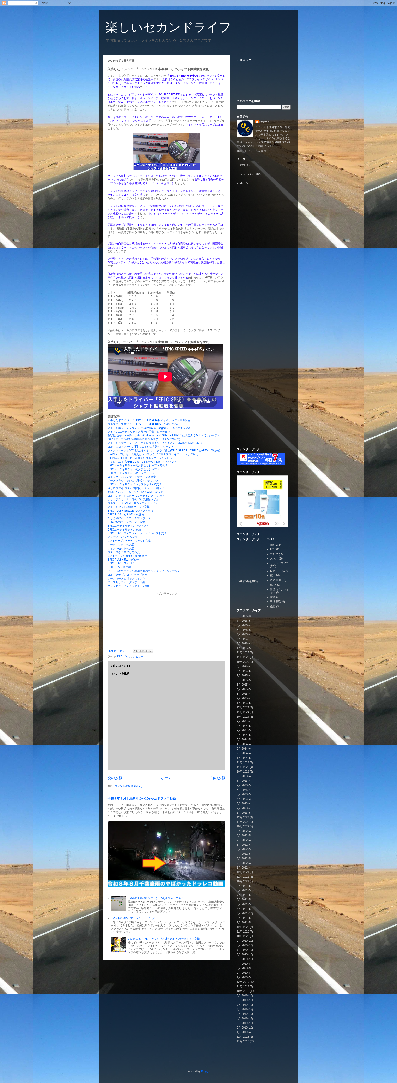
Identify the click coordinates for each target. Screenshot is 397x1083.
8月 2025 (242, 671)
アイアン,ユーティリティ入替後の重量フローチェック (140, 431)
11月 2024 (243, 712)
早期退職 (275, 601)
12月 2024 (243, 707)
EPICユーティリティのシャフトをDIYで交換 (134, 484)
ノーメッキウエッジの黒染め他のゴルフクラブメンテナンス (144, 571)
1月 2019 (242, 1032)
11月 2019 (243, 986)
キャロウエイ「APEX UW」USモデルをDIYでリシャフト (142, 461)
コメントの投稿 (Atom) (128, 786)
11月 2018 (243, 1041)
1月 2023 (242, 812)
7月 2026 (242, 620)
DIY (119, 656)
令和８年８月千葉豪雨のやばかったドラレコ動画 (142, 798)
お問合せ (245, 164)
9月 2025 (242, 666)
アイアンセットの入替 (121, 548)
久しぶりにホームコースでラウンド (129, 518)
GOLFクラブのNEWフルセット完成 (129, 540)
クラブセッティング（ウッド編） (128, 582)
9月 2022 (242, 831)
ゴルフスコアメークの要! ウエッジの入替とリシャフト (141, 446)
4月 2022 (242, 853)
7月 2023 (242, 785)
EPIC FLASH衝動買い (121, 567)
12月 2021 (243, 872)
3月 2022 (242, 858)
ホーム (166, 778)
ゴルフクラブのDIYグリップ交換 (127, 574)
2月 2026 (242, 643)
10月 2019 (243, 991)
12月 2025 (243, 652)
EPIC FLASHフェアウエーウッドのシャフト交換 (137, 533)
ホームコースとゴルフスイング (126, 578)
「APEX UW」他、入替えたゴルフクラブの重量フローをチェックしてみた (153, 454)
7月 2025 (242, 675)
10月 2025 (243, 661)
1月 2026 (242, 648)
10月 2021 (243, 881)
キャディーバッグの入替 (122, 537)
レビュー (138, 656)
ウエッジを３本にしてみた (124, 552)
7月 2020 (242, 949)
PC (272, 549)
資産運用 (275, 580)
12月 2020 (243, 927)
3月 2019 (242, 1023)
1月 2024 (242, 757)
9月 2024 (242, 721)
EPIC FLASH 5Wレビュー (123, 559)
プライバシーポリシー (253, 174)
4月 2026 (242, 634)
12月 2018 (243, 1036)
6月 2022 (242, 844)
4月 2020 (242, 963)
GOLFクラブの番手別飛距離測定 (127, 555)
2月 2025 (242, 698)
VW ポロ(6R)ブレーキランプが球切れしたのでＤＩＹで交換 (164, 938)
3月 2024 (242, 748)
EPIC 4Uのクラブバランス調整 (126, 521)
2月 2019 (242, 1027)
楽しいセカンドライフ (168, 27)
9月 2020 (242, 940)
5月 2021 (242, 904)
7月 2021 (242, 894)
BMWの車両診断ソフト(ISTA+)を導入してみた (156, 898)
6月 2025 (242, 680)
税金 (272, 597)
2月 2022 (242, 863)
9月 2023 (242, 776)
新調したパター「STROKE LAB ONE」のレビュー (138, 491)
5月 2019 (242, 1014)
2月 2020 (242, 972)
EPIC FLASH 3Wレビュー (123, 563)
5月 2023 (242, 794)
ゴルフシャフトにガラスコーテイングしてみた (136, 495)
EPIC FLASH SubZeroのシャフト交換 (130, 510)
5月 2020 (242, 959)
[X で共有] (143, 651)
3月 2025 (242, 693)
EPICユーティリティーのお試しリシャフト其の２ (138, 465)
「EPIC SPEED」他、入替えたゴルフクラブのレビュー (141, 458)
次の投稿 (115, 778)
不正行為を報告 (247, 581)
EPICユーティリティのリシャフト (128, 525)
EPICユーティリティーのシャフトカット (132, 473)
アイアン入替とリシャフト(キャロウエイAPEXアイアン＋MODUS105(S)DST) (155, 442)
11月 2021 (243, 876)
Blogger (205, 1071)
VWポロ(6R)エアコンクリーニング (133, 918)
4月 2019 (242, 1018)
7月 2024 (242, 730)
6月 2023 (242, 789)
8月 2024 (242, 725)
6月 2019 (242, 1009)
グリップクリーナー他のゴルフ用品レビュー (134, 499)
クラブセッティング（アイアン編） (129, 585)
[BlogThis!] (139, 651)
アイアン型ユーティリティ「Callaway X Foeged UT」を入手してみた (149, 428)
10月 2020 (243, 936)
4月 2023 (242, 798)
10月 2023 (243, 771)
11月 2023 (243, 767)
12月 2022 (243, 817)
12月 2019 (243, 981)
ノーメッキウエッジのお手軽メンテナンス (133, 480)
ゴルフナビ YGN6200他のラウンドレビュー (134, 503)
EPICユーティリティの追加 (124, 529)
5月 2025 (242, 684)
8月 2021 (242, 890)
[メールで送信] (135, 651)
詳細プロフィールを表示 (251, 151)
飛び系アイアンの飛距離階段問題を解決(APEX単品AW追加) (144, 439)
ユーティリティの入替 (121, 544)
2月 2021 (242, 917)
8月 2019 (242, 1000)
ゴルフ (127, 656)
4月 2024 (242, 744)
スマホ (274, 558)
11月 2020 (243, 931)
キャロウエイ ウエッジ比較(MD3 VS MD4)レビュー (139, 488)
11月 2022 (243, 821)
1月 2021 (242, 922)
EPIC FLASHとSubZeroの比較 (126, 514)
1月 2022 (242, 867)
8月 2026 (242, 616)
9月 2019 (242, 995)
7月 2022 (242, 840)
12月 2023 (243, 762)
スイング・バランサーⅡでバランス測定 (132, 476)
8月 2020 (242, 945)
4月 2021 (242, 908)
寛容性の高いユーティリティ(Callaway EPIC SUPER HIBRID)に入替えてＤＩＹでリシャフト (164, 435)
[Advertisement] (264, 252)
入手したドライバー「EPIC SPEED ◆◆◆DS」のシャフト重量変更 (149, 420)
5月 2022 (242, 849)
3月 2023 (242, 803)
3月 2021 (242, 913)
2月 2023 (242, 808)
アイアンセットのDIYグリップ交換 (129, 506)
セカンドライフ (279, 563)
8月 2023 (242, 780)
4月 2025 (242, 689)
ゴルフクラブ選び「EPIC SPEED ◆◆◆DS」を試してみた (144, 424)
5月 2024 (242, 739)
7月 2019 (242, 1004)
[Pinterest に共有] (151, 651)
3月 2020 (242, 968)
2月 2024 (242, 753)
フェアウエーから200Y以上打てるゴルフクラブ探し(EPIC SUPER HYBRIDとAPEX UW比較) (164, 450)
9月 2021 (242, 885)
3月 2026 (242, 638)
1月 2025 (242, 702)
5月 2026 (242, 629)
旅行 (272, 606)
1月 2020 (242, 977)
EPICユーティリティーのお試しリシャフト (134, 469)
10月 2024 (243, 716)
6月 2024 (242, 734)
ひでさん (264, 121)
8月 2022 (242, 835)
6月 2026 (242, 625)
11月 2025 (243, 657)
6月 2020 (242, 954)
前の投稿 (217, 778)
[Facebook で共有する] (147, 651)
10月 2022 (243, 826)
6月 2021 (242, 899)
